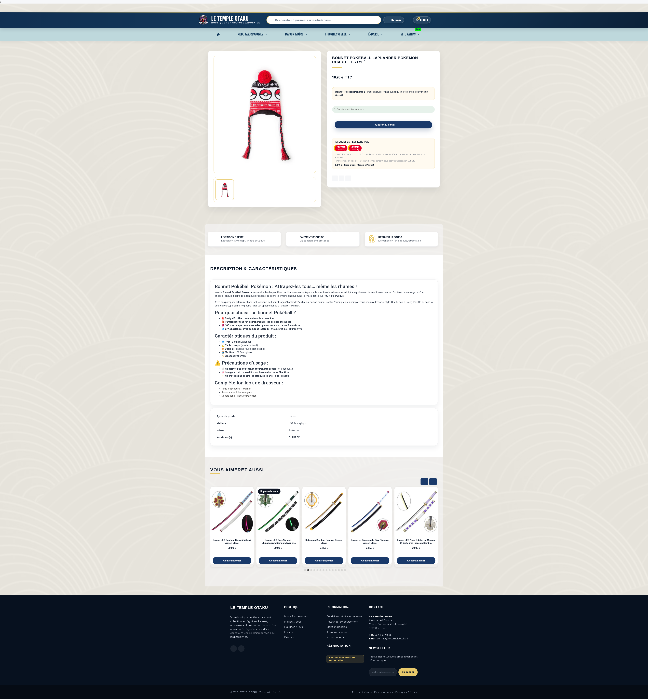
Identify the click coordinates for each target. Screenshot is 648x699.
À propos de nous (337, 632)
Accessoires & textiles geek (237, 392)
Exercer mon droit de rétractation (342, 659)
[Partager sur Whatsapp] (348, 178)
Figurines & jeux (293, 626)
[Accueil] (218, 34)
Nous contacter (336, 637)
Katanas (289, 637)
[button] (383, 124)
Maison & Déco (294, 34)
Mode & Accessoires (250, 34)
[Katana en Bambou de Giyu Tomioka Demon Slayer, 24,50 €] (324, 525)
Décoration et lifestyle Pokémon (239, 395)
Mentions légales (337, 626)
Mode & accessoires (296, 616)
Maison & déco (293, 621)
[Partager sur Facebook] (335, 178)
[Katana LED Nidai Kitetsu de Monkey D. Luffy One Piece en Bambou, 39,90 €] (370, 525)
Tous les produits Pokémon (236, 388)
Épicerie (373, 34)
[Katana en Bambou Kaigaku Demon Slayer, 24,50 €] (278, 525)
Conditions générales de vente (344, 616)
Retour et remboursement (342, 621)
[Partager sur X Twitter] (341, 178)
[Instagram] (241, 648)
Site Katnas (410, 33)
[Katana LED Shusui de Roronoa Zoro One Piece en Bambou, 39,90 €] (416, 525)
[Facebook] (233, 648)
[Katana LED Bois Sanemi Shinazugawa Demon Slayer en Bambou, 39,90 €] (232, 525)
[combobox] (323, 20)
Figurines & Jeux (336, 34)
